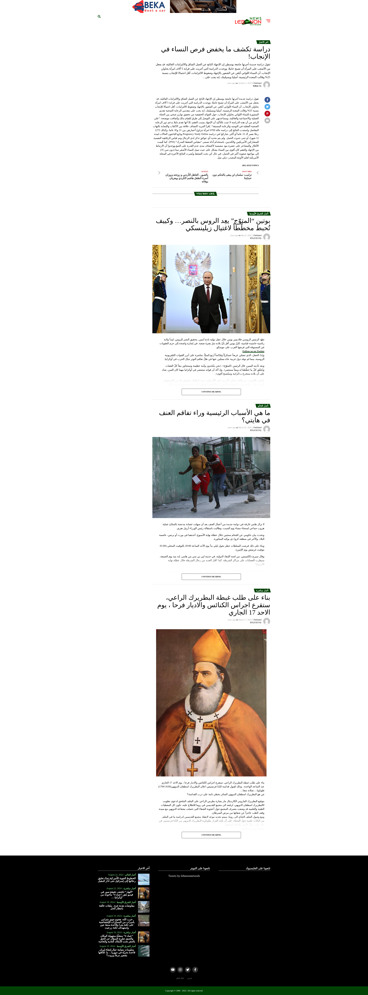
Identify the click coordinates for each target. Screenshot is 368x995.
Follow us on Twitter (253, 351)
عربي (189, 978)
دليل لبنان (180, 978)
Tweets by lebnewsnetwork (184, 875)
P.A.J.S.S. (254, 238)
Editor (256, 86)
